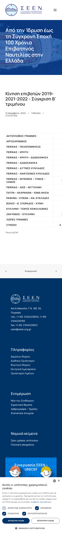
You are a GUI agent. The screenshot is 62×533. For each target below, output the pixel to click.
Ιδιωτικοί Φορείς (20, 365)
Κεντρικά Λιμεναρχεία (23, 369)
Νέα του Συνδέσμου (22, 400)
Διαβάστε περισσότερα (41, 502)
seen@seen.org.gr (21, 329)
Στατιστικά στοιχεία (22, 413)
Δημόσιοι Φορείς (20, 356)
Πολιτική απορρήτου (22, 444)
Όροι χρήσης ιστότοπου (24, 440)
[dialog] (31, 505)
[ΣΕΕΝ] (23, 10)
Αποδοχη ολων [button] (16, 520)
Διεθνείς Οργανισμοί (23, 360)
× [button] (58, 481)
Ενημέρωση (31, 271)
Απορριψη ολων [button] (45, 520)
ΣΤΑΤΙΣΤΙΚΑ (11, 115)
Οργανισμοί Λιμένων (22, 373)
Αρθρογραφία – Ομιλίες (24, 408)
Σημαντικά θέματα (21, 404)
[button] (55, 10)
